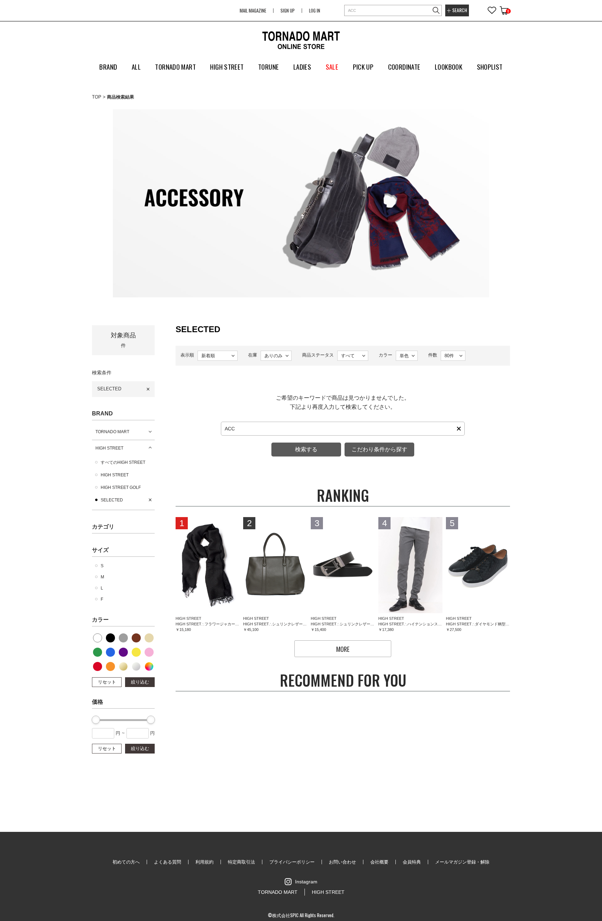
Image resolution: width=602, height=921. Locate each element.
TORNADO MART (112, 431)
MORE (342, 649)
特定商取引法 (241, 862)
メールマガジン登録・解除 (462, 862)
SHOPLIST (490, 66)
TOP (96, 97)
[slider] (96, 720)
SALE (332, 66)
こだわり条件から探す (379, 449)
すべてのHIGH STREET (123, 462)
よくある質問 (167, 862)
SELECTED (109, 388)
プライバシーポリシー (292, 862)
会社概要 (379, 862)
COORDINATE (404, 66)
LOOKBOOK (448, 66)
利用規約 (204, 862)
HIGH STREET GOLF (121, 487)
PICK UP (363, 66)
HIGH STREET (109, 448)
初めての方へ (126, 862)
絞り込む (140, 682)
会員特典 (412, 862)
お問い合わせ (342, 862)
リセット (107, 682)
